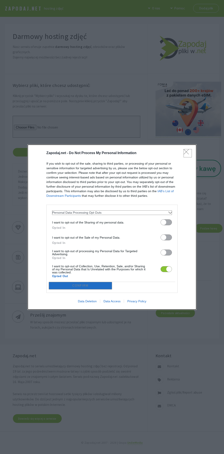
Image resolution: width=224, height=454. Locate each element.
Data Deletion (87, 301)
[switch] (166, 222)
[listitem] (112, 212)
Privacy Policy (136, 301)
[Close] (188, 153)
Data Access (112, 301)
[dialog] (112, 227)
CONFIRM (80, 285)
